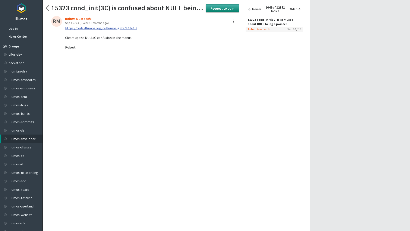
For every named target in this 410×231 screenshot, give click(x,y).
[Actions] (233, 21)
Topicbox (21, 7)
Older (293, 9)
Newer (256, 9)
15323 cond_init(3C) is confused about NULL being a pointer (127, 7)
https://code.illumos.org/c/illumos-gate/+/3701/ (101, 28)
